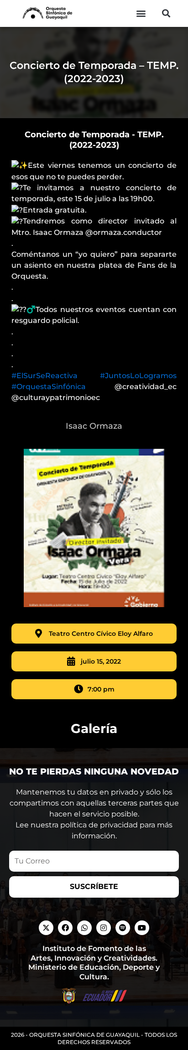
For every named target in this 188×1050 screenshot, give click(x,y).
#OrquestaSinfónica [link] (48, 386)
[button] (141, 13)
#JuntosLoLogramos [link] (138, 375)
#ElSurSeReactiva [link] (44, 375)
